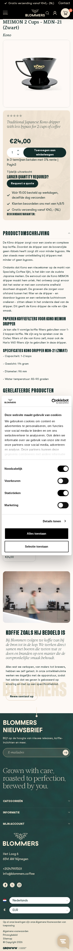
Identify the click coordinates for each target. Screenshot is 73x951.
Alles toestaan (36, 533)
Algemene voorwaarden (15, 931)
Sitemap (7, 938)
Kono (7, 35)
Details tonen (52, 521)
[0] (65, 13)
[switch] (63, 481)
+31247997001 (12, 869)
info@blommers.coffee (19, 874)
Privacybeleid (10, 935)
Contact (64, 3)
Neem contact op (21, 696)
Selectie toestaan (36, 546)
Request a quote (22, 183)
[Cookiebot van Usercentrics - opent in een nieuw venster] (52, 401)
